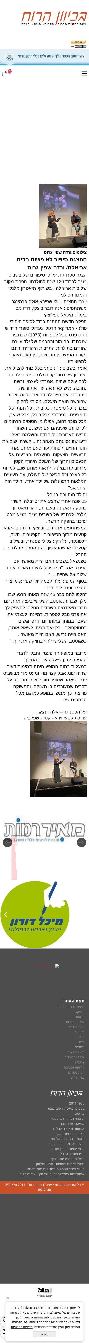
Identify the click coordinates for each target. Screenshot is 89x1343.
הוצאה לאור (76, 1052)
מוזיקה (79, 1011)
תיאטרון (78, 1016)
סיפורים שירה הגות (70, 1006)
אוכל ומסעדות (74, 1057)
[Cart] (4, 74)
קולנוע (79, 1037)
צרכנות (79, 1062)
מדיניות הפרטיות (22, 1327)
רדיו (81, 1042)
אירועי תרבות (75, 1021)
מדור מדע (77, 1077)
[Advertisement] (44, 127)
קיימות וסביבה (74, 1067)
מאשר (44, 1334)
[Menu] (84, 74)
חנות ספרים (76, 1072)
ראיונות (79, 1032)
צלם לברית (76, 1027)
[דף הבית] (54, 19)
